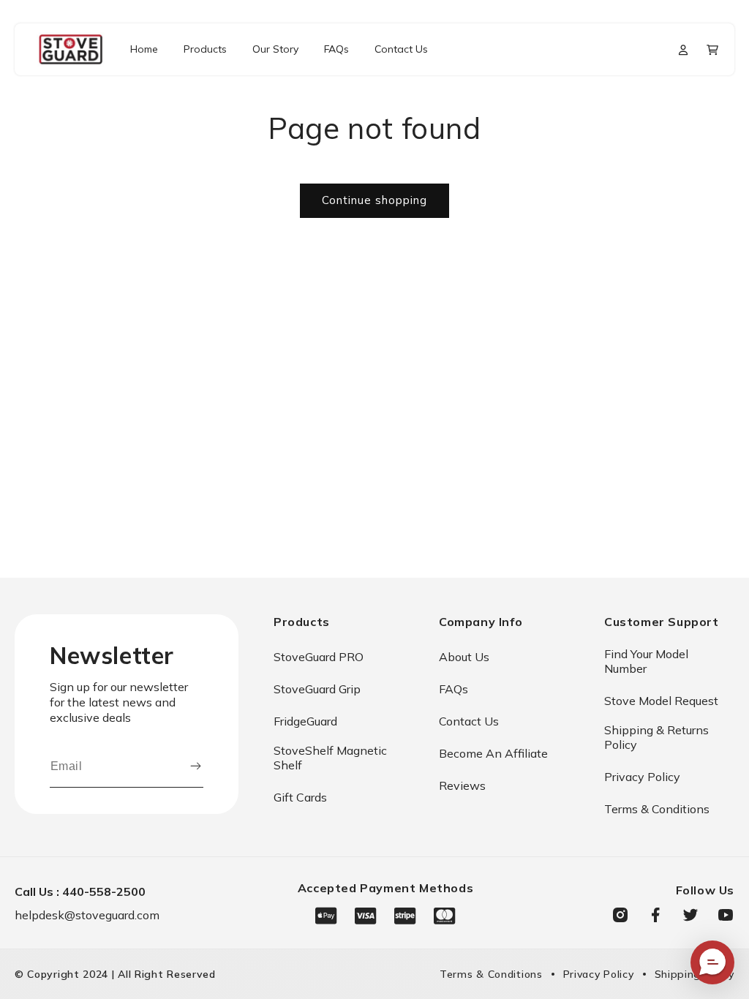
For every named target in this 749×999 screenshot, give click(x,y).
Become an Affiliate (493, 753)
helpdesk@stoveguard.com (87, 915)
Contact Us (469, 721)
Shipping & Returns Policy (656, 737)
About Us (464, 656)
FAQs (453, 689)
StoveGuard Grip (317, 689)
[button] (712, 49)
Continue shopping (374, 200)
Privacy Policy (642, 776)
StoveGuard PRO (319, 656)
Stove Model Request (661, 700)
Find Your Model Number (646, 661)
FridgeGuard (305, 721)
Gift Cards (300, 797)
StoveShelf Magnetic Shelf (330, 757)
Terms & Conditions (657, 809)
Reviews (462, 785)
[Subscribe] (195, 766)
